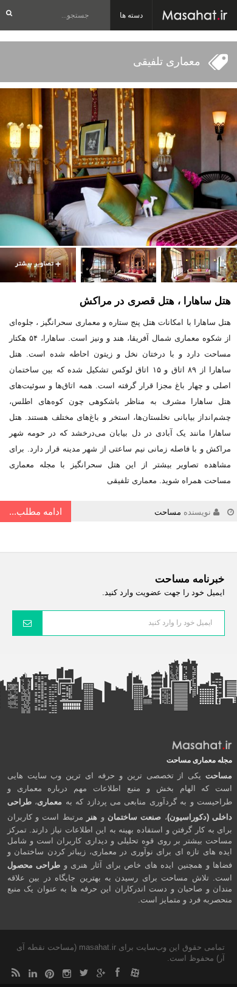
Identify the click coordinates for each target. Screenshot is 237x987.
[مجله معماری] (195, 15)
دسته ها (131, 15)
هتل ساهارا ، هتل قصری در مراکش (155, 301)
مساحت (167, 512)
